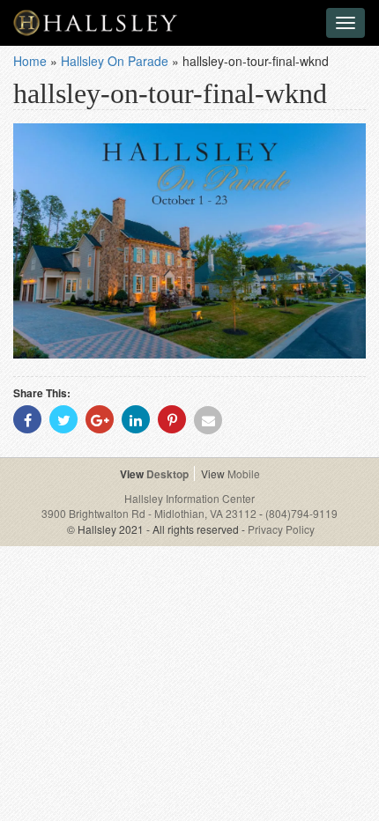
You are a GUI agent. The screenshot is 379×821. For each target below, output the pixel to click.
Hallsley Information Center (189, 498)
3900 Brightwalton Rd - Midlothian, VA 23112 (150, 513)
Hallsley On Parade (114, 61)
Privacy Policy (281, 528)
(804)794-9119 (301, 513)
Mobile (243, 473)
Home (30, 61)
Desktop (167, 474)
